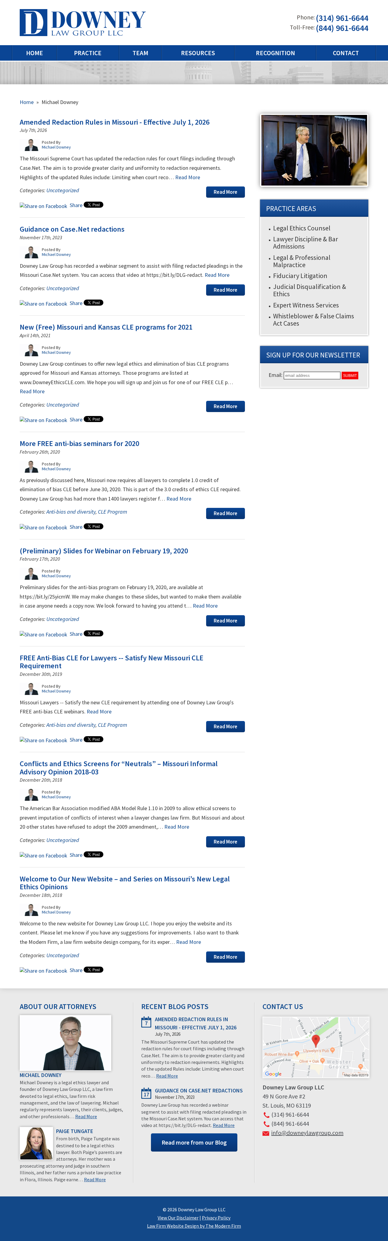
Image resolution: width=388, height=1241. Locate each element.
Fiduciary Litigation (300, 275)
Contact (346, 53)
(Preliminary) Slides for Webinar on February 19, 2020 (104, 550)
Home (34, 53)
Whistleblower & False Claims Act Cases (313, 319)
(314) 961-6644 (342, 18)
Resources (198, 53)
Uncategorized (62, 190)
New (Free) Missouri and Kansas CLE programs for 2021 (106, 327)
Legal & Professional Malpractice (301, 261)
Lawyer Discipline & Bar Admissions (305, 242)
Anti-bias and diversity (70, 511)
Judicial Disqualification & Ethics (309, 290)
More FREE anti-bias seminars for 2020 (79, 443)
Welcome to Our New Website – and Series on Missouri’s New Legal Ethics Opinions (125, 882)
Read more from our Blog (194, 1142)
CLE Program (112, 511)
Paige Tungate (74, 1131)
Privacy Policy (216, 1218)
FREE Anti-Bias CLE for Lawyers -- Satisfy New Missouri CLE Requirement (111, 661)
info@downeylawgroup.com (307, 1132)
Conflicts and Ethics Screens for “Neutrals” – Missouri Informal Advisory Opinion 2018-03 (119, 767)
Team (140, 53)
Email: (276, 374)
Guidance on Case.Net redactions (72, 229)
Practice (88, 53)
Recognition (275, 53)
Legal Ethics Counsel (301, 228)
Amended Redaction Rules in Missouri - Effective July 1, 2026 (114, 122)
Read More (187, 177)
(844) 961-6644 (342, 27)
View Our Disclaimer (178, 1218)
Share (75, 205)
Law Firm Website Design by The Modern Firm (194, 1226)
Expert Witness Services (306, 305)
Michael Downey (41, 1075)
